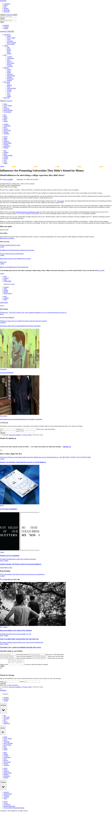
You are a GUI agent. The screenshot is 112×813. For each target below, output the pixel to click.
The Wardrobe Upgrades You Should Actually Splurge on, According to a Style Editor (21, 419)
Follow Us (3, 14)
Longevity (10, 74)
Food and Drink (11, 88)
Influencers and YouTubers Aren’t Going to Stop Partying (14, 267)
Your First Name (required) (23, 656)
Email (18, 429)
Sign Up (3, 433)
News (8, 60)
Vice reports (60, 201)
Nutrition (9, 77)
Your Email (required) (22, 654)
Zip (17, 431)
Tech (8, 93)
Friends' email (4, 664)
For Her (9, 91)
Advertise (6, 797)
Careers (6, 803)
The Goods (7, 10)
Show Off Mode (11, 42)
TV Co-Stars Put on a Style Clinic (10, 579)
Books (9, 49)
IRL (5, 720)
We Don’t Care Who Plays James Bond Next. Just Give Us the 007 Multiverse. (23, 462)
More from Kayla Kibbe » (7, 238)
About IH (6, 792)
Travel (8, 39)
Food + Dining (11, 38)
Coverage (6, 718)
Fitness (9, 71)
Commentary (10, 58)
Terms (5, 798)
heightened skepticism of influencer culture (27, 212)
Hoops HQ (7, 11)
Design (9, 50)
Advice (9, 69)
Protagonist (7, 723)
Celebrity (9, 56)
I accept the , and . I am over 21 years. (22, 435)
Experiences (7, 3)
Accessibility (7, 804)
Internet (9, 53)
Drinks (9, 36)
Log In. (13, 284)
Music (8, 52)
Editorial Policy (8, 793)
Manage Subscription (9, 806)
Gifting (9, 96)
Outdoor (9, 90)
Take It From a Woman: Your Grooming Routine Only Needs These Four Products (20, 326)
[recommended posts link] (45, 457)
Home (8, 86)
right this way (67, 446)
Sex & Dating (11, 44)
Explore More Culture (6, 567)
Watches (9, 64)
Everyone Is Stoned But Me (6, 372)
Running (9, 80)
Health (9, 72)
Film (8, 47)
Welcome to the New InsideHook (9, 555)
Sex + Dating (3, 627)
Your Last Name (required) (23, 658)
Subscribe (9, 14)
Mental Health (11, 75)
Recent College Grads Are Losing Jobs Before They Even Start (15, 258)
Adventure (10, 41)
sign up (100, 270)
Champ (6, 722)
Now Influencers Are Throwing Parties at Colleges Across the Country (17, 250)
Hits (5, 715)
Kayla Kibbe (8, 179)
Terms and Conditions (15, 435)
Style (5, 7)
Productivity (10, 79)
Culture (6, 5)
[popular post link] (33, 312)
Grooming (10, 66)
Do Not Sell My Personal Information (14, 808)
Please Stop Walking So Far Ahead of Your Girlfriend (16, 630)
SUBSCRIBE (7, 281)
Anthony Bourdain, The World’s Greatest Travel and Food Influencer (20, 564)
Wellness (6, 8)
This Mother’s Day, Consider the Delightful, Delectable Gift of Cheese (20, 647)
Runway (9, 61)
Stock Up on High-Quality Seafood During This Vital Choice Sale (19, 639)
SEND (2, 666)
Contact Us (7, 795)
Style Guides (10, 63)
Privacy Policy (28, 435)
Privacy (6, 801)
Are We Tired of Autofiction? (7, 317)
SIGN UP (3, 683)
